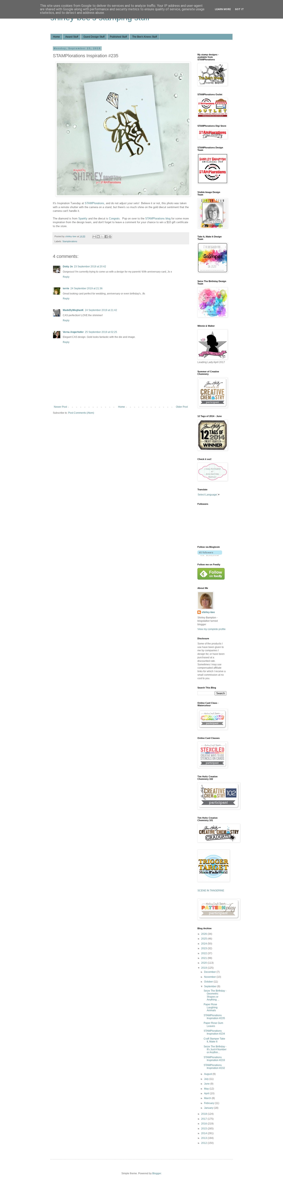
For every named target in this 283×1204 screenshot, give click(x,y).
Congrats (114, 218)
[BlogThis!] (98, 237)
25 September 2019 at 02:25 (101, 332)
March (208, 1098)
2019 (204, 967)
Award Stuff (71, 36)
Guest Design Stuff (93, 36)
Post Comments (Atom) (81, 412)
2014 (204, 1133)
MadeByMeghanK (73, 310)
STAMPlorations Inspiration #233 (214, 1059)
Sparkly (82, 218)
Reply (66, 276)
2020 (204, 962)
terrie (66, 288)
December (210, 972)
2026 (204, 933)
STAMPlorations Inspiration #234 (214, 1032)
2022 (204, 953)
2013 (204, 1138)
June (207, 1083)
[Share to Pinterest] (110, 237)
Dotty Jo (68, 266)
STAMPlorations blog (158, 218)
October (209, 981)
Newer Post (60, 406)
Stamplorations (69, 241)
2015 (204, 1128)
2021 (204, 958)
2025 (204, 938)
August (208, 1074)
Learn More (223, 9)
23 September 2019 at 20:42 (90, 266)
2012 (204, 1143)
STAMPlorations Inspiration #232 (214, 1066)
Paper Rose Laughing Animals (211, 1007)
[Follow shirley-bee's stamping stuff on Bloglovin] (209, 555)
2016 (204, 1123)
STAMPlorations (94, 203)
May (206, 1088)
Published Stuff (118, 36)
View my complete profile (211, 629)
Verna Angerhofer (73, 332)
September (210, 986)
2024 (204, 943)
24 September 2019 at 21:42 (101, 310)
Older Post (182, 406)
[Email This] (94, 237)
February (209, 1103)
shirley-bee (208, 612)
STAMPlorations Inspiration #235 (214, 1017)
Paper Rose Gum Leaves (213, 1024)
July (206, 1079)
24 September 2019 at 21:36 (86, 288)
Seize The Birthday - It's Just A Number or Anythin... (215, 1049)
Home (56, 36)
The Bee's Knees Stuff (144, 36)
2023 (204, 948)
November (210, 976)
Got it (239, 9)
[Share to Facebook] (106, 237)
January (209, 1107)
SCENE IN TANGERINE (210, 890)
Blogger (156, 1173)
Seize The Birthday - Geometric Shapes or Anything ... (215, 995)
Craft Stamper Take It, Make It (214, 1040)
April (207, 1093)
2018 (204, 1113)
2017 (204, 1118)
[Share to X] (102, 237)
